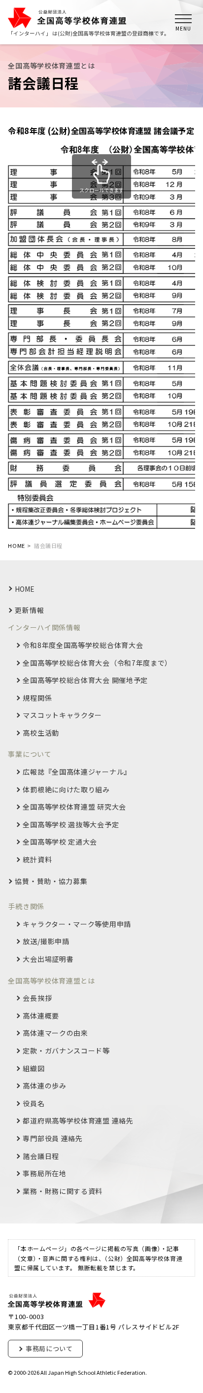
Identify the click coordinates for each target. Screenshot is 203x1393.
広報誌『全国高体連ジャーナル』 (77, 772)
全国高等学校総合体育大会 (97, 663)
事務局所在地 (44, 1173)
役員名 (33, 1103)
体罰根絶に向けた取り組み (66, 789)
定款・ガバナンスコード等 (66, 1050)
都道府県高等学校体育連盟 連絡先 (78, 1120)
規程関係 (37, 698)
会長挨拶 (37, 998)
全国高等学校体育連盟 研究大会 (74, 807)
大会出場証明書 (48, 959)
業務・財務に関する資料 (62, 1191)
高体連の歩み (44, 1085)
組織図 (33, 1068)
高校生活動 (41, 733)
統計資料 (37, 859)
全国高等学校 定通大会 (60, 842)
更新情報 (29, 610)
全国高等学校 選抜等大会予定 (71, 824)
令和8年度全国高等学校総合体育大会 (83, 645)
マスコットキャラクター (62, 715)
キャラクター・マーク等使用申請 (77, 924)
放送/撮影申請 (46, 941)
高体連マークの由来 (55, 1033)
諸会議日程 (41, 1156)
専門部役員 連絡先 (52, 1138)
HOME (24, 589)
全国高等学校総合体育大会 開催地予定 (85, 680)
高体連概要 (41, 1015)
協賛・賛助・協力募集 (51, 881)
